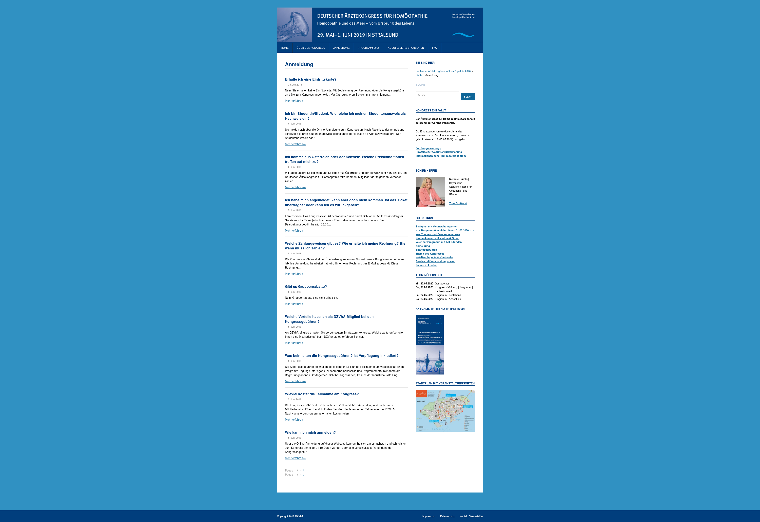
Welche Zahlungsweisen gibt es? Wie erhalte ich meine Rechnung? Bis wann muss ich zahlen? (345, 246)
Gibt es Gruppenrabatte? (306, 286)
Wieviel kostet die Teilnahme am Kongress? (322, 393)
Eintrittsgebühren (426, 249)
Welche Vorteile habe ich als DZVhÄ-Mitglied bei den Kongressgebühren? (329, 319)
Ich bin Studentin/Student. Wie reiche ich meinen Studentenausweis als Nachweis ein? (345, 116)
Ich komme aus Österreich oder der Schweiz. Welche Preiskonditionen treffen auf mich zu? (344, 159)
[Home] (380, 40)
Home (285, 47)
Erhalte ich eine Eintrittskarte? (310, 79)
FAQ (434, 47)
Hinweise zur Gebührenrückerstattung (439, 152)
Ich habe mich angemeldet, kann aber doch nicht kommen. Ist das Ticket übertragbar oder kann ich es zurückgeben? (346, 202)
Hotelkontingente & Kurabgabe (434, 257)
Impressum (428, 516)
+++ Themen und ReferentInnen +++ (438, 234)
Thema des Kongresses (430, 253)
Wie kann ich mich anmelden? (310, 432)
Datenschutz (447, 516)
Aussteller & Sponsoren (406, 47)
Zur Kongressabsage (428, 148)
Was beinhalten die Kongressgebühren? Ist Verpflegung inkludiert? (342, 355)
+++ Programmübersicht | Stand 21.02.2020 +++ (445, 230)
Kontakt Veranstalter (471, 516)
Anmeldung (423, 246)
